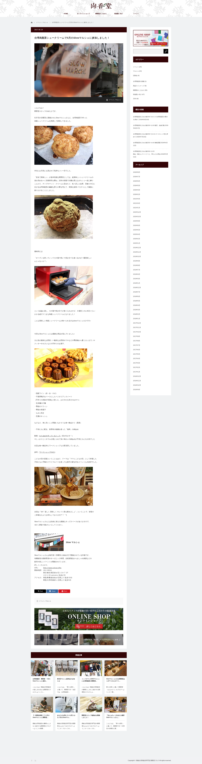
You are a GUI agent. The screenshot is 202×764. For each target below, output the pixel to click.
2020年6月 (136, 225)
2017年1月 (136, 372)
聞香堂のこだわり (101, 13)
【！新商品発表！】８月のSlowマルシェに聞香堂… (41, 716)
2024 (134, 98)
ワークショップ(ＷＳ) (47, 452)
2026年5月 (136, 185)
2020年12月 (137, 212)
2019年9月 (136, 261)
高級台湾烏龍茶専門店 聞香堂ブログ (147, 760)
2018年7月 (136, 292)
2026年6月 (136, 181)
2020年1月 (136, 243)
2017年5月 (136, 354)
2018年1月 (136, 318)
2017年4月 (136, 358)
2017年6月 (136, 349)
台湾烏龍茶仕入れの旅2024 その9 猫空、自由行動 (149, 125)
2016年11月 (137, 381)
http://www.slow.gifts (52, 568)
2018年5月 (136, 301)
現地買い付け (118, 13)
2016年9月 (136, 389)
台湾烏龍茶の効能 (138, 81)
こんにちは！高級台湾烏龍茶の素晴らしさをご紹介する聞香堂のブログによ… (91, 689)
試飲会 (135, 75)
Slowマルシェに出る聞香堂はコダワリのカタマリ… (115, 680)
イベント (136, 13)
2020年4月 (136, 234)
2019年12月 (137, 247)
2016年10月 (137, 385)
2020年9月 (136, 221)
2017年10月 (137, 332)
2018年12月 (137, 287)
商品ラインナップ (138, 86)
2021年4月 (136, 199)
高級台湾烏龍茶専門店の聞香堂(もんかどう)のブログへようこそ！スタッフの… (66, 726)
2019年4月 (136, 274)
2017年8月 (136, 341)
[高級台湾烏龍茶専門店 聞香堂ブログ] (101, 6)
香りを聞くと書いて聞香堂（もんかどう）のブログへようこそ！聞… (115, 689)
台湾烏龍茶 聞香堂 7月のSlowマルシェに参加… (41, 680)
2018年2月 (136, 314)
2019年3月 (136, 278)
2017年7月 (136, 345)
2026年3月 (136, 190)
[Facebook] (32, 761)
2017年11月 (137, 327)
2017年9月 (136, 336)
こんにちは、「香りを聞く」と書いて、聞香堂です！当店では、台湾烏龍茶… (66, 689)
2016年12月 (137, 376)
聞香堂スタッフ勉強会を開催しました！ (91, 716)
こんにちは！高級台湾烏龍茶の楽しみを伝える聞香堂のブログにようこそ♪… (42, 689)
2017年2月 (136, 367)
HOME (66, 13)
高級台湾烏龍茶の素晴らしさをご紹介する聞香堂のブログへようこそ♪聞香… (42, 726)
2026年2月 (136, 194)
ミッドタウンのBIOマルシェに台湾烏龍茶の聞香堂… (91, 680)
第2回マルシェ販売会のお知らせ (66, 680)
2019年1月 (136, 283)
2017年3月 (136, 363)
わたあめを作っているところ (50, 436)
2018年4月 (136, 305)
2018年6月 (136, 296)
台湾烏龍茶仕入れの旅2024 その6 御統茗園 (146, 142)
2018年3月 (136, 310)
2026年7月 (136, 176)
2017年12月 (137, 323)
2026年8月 (136, 172)
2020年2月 (136, 239)
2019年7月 (136, 270)
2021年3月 (136, 203)
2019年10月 (137, 256)
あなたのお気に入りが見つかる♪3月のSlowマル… (66, 716)
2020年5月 (136, 230)
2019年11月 (137, 252)
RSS (36, 761)
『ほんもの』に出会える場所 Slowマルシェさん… (115, 716)
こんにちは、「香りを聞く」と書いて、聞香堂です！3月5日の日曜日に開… (115, 726)
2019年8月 (136, 265)
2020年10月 (137, 216)
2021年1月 (136, 208)
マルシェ (118, 100)
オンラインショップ (83, 13)
